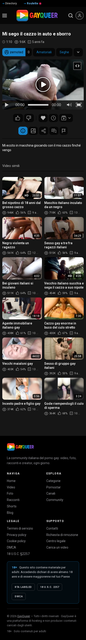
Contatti (52, 528)
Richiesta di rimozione (62, 535)
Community (54, 500)
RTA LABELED (23, 587)
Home (11, 481)
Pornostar (53, 487)
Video (11, 487)
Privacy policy (16, 535)
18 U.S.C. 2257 (49, 587)
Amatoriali (44, 52)
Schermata (33, 131)
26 (18, 118)
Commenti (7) (53, 131)
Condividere (43, 131)
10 (29, 118)
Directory (11, 3)
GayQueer (23, 616)
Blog (10, 512)
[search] (70, 15)
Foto (10, 493)
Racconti (13, 500)
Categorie (53, 481)
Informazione (23, 131)
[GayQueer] (20, 447)
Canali (50, 493)
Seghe (64, 52)
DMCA (11, 547)
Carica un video (57, 547)
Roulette (32, 3)
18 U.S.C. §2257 (18, 554)
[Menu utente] (79, 15)
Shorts (12, 506)
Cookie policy (16, 541)
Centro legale (56, 541)
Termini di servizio (20, 528)
